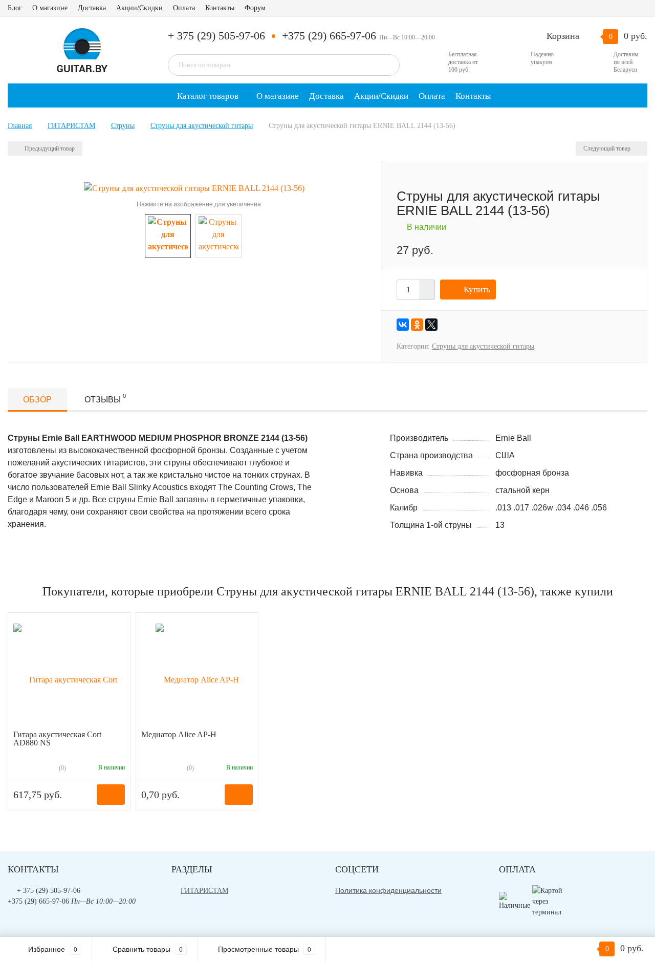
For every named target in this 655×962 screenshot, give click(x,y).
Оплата (184, 8)
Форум (255, 8)
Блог (15, 8)
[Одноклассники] (417, 324)
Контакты (219, 8)
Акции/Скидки (139, 8)
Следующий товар (607, 148)
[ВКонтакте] (403, 324)
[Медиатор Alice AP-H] (197, 674)
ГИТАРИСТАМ (204, 890)
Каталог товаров (206, 96)
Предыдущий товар (49, 148)
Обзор (37, 399)
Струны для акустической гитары (483, 346)
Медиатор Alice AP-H (178, 734)
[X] (431, 324)
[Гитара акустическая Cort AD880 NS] (69, 674)
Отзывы (105, 398)
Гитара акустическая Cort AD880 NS (57, 738)
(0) (61, 768)
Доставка (92, 8)
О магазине (50, 8)
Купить (477, 289)
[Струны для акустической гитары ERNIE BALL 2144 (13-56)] (194, 187)
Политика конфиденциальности (388, 890)
